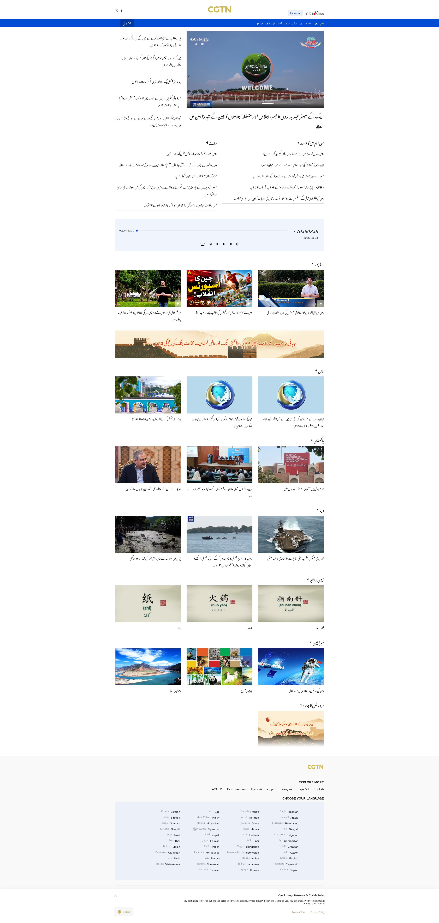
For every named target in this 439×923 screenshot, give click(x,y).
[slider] (137, 231)
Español (303, 789)
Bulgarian (286, 835)
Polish (212, 846)
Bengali (290, 829)
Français (286, 789)
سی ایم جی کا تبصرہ (312, 142)
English (319, 789)
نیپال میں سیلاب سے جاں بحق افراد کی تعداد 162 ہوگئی (155, 557)
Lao (214, 811)
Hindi (253, 841)
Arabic (290, 817)
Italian (250, 858)
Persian (210, 841)
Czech (290, 852)
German (249, 817)
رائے (213, 142)
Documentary (236, 789)
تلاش (125, 23)
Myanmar (206, 829)
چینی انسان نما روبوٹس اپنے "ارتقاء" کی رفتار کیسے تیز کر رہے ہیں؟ (293, 153)
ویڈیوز (319, 263)
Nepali (212, 835)
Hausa (251, 829)
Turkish (171, 846)
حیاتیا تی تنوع (246, 690)
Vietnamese (166, 864)
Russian (209, 870)
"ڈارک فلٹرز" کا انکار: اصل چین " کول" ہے (196, 175)
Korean (250, 870)
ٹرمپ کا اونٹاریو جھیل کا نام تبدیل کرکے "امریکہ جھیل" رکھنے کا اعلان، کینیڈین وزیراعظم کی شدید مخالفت (222, 561)
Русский (256, 789)
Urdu (174, 858)
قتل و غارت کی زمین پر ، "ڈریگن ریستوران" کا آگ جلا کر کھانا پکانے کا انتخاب (180, 204)
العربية (271, 789)
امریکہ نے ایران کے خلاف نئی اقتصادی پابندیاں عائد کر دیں (153, 488)
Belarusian (285, 823)
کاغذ (179, 627)
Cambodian (288, 841)
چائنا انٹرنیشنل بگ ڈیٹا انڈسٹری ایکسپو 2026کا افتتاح (156, 418)
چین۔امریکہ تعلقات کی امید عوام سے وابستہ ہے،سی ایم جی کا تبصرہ (292, 164)
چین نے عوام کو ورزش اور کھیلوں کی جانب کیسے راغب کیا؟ (224, 312)
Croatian (288, 846)
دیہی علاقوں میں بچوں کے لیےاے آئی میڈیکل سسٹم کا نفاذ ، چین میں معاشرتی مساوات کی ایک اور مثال (168, 164)
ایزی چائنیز (317, 579)
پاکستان (319, 440)
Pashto (212, 858)
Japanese (248, 864)
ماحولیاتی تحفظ (175, 690)
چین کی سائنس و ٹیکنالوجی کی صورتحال (306, 690)
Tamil (173, 835)
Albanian (289, 811)
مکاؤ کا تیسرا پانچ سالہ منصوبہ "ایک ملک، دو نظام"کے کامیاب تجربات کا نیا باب (287, 186)
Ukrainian (167, 852)
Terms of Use (298, 912)
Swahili (170, 829)
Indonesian (243, 852)
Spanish (170, 823)
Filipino (289, 870)
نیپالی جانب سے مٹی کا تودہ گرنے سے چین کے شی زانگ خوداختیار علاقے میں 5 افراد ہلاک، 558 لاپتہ (293, 422)
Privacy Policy (317, 912)
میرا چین (318, 642)
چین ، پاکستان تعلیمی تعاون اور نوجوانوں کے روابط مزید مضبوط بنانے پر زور (265, 115)
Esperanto (286, 864)
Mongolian (208, 823)
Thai (174, 841)
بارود (250, 627)
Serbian (170, 811)
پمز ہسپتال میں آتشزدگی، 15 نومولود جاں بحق (304, 488)
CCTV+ (217, 789)
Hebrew (250, 835)
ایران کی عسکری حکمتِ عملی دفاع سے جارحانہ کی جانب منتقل (295, 557)
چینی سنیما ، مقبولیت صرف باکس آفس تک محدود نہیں (192, 153)
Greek (250, 823)
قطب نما (320, 627)
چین (321, 370)
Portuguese (207, 852)
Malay (208, 817)
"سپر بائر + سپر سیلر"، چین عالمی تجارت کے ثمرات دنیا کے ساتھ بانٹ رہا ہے (288, 175)
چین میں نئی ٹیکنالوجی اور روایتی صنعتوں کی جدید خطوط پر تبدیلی (295, 312)
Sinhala (171, 817)
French (250, 811)
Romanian (208, 864)
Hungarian (248, 846)
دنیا (322, 509)
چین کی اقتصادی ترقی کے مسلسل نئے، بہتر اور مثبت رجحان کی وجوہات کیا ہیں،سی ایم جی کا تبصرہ (279, 197)
